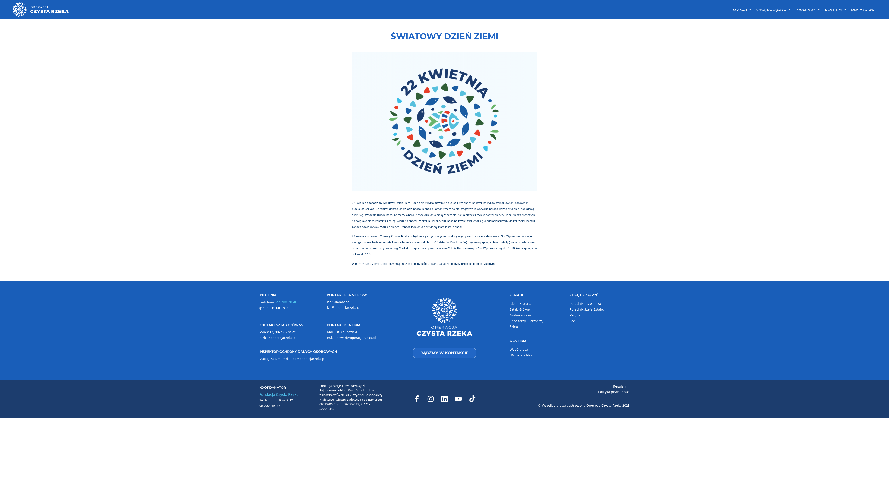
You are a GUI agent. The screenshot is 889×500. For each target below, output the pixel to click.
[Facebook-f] (416, 398)
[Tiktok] (472, 398)
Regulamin (578, 315)
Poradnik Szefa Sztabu (587, 309)
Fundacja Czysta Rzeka (279, 394)
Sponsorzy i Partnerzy (526, 321)
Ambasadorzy (520, 315)
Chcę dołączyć (771, 10)
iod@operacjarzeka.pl (308, 358)
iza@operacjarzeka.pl (343, 307)
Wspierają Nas (521, 355)
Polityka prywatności (614, 392)
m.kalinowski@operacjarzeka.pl (351, 337)
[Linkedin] (444, 398)
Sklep (514, 326)
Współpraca (519, 349)
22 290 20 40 (286, 302)
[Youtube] (458, 398)
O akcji (740, 10)
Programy (805, 10)
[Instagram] (430, 398)
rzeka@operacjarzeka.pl (277, 337)
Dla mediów (863, 10)
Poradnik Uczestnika (585, 303)
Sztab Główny (520, 309)
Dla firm (833, 10)
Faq (572, 321)
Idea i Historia (520, 303)
